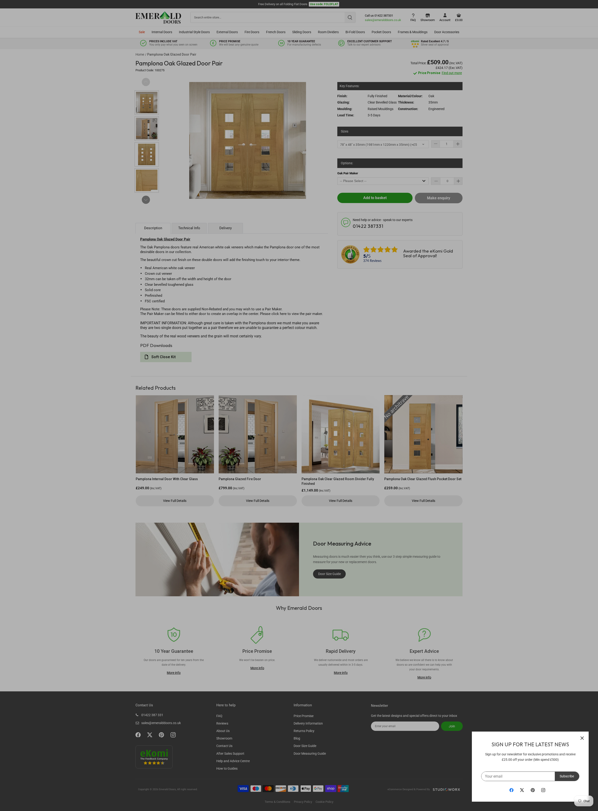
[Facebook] (511, 790)
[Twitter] (522, 790)
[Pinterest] (533, 790)
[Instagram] (543, 790)
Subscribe (567, 776)
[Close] (582, 738)
